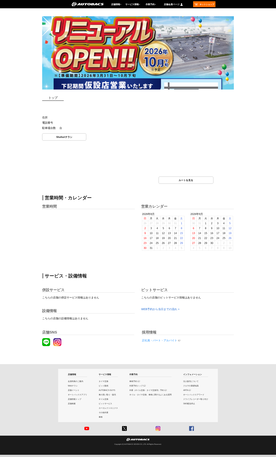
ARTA (185, 390)
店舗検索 (72, 404)
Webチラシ (73, 386)
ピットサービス (105, 404)
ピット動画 (103, 386)
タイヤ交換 (103, 381)
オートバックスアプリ (77, 395)
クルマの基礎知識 (191, 386)
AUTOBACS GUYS (107, 390)
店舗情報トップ (74, 399)
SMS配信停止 (189, 404)
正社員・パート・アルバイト (159, 340)
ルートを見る (186, 180)
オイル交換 (103, 399)
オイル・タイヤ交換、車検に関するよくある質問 (150, 395)
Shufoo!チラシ (64, 137)
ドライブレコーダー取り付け (195, 399)
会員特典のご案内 (75, 381)
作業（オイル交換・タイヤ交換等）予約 (146, 390)
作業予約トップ (136, 386)
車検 (101, 417)
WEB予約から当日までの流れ (159, 309)
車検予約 (133, 381)
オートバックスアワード (193, 395)
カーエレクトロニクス (108, 408)
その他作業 (103, 412)
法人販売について (191, 381)
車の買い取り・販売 (107, 395)
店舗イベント (73, 390)
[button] (136, 87)
